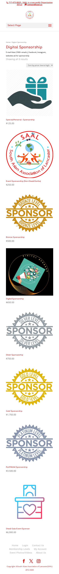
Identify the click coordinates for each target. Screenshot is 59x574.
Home (8, 42)
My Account (40, 548)
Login (25, 545)
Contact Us (38, 545)
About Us (41, 552)
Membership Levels (19, 548)
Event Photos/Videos (21, 552)
